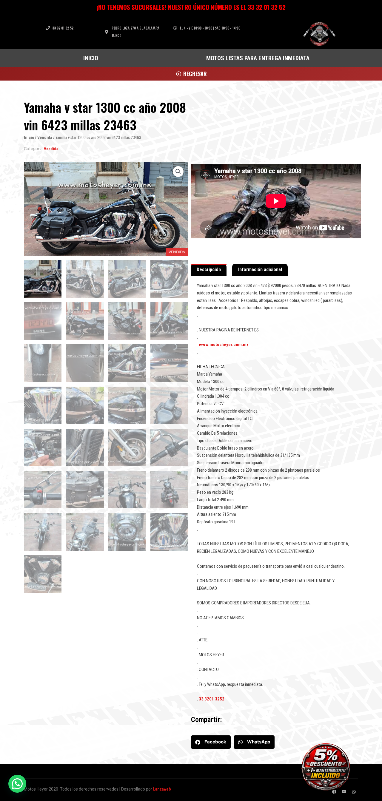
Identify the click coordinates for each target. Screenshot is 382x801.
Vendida (44, 137)
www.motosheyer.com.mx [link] (224, 344)
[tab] (209, 270)
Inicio (29, 137)
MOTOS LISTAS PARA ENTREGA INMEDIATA (257, 58)
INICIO (90, 58)
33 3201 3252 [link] (211, 699)
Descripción (209, 269)
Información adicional (260, 269)
